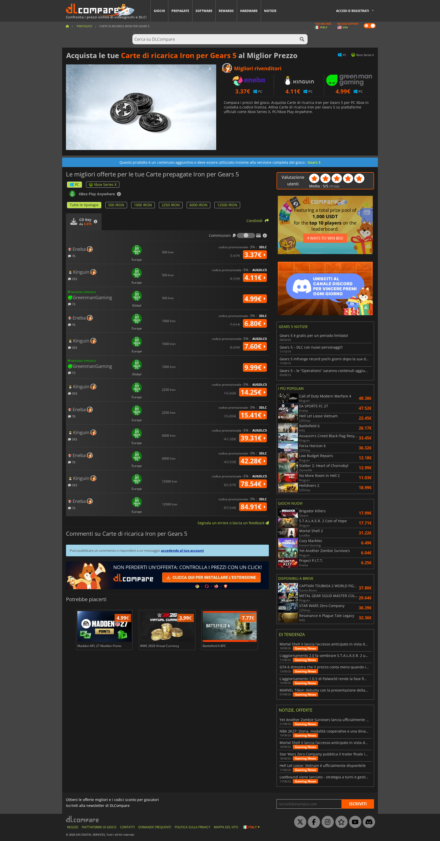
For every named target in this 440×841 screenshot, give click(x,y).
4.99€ (253, 298)
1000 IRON (143, 204)
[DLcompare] (82, 819)
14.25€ (252, 392)
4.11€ (253, 277)
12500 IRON (227, 204)
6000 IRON (198, 204)
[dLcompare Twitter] (299, 822)
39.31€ (252, 438)
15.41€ (252, 415)
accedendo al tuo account (182, 550)
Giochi (159, 11)
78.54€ (252, 483)
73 (73, 304)
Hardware (249, 11)
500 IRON (116, 204)
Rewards (226, 11)
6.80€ (253, 323)
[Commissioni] (246, 235)
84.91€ (252, 506)
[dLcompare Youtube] (354, 822)
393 (74, 279)
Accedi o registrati (352, 11)
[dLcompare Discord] (367, 822)
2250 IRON (171, 204)
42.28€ (252, 461)
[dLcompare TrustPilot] (340, 822)
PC (77, 184)
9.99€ (253, 367)
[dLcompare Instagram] (326, 822)
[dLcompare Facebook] (312, 822)
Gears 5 (314, 162)
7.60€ (253, 346)
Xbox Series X (105, 184)
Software (204, 11)
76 (73, 256)
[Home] (67, 26)
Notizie (270, 11)
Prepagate (180, 11)
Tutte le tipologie (84, 204)
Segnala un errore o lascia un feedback (231, 522)
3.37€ (253, 254)
